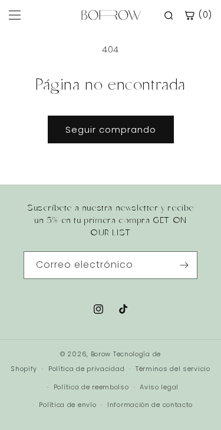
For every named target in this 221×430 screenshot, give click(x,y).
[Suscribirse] (184, 265)
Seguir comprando (110, 129)
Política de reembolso (91, 387)
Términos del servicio (173, 368)
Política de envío (67, 404)
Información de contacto (150, 404)
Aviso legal (159, 387)
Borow (101, 354)
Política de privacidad (86, 368)
